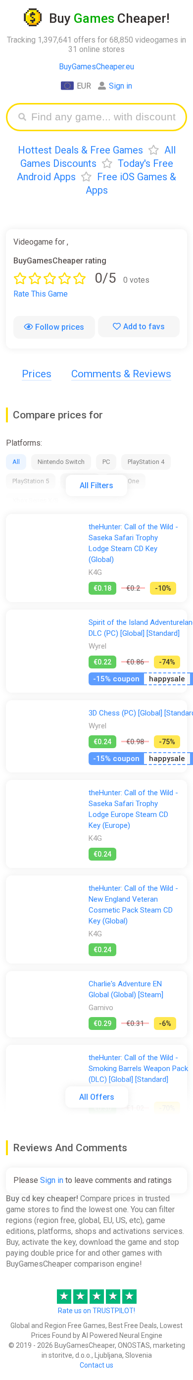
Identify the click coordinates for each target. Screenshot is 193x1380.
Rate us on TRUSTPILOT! (96, 1311)
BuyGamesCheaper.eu (96, 66)
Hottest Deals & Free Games (80, 150)
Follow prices (59, 327)
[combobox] (104, 117)
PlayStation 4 (146, 461)
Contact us (96, 1365)
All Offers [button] (96, 1097)
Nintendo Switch (61, 461)
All (16, 461)
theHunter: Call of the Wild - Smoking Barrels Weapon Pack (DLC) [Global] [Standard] (138, 1068)
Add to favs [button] (144, 326)
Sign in (120, 86)
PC (106, 461)
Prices (36, 374)
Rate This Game (40, 294)
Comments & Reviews (121, 374)
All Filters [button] (96, 485)
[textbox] (104, 117)
